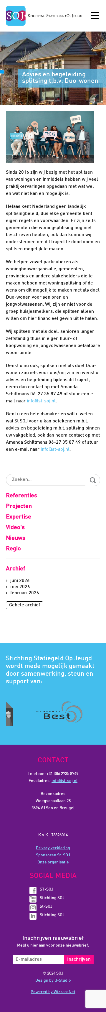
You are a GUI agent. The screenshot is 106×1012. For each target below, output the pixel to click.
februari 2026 (24, 593)
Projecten (19, 506)
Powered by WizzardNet (53, 992)
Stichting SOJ (52, 898)
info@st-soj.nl (41, 401)
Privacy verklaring (53, 848)
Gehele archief (24, 605)
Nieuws (15, 538)
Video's (15, 527)
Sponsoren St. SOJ (53, 855)
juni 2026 (20, 581)
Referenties (21, 495)
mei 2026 (20, 587)
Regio (13, 549)
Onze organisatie (53, 862)
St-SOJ (46, 907)
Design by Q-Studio (53, 981)
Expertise (18, 517)
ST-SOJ (46, 889)
